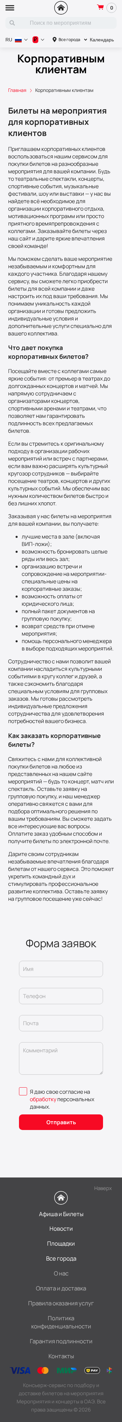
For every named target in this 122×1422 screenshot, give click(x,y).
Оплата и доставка (61, 1288)
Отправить (61, 1122)
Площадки (61, 1243)
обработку (43, 1099)
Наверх (103, 1188)
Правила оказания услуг (61, 1303)
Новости (61, 1228)
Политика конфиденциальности (61, 1322)
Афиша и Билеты (61, 1214)
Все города (69, 39)
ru (8, 39)
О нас (61, 1273)
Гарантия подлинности (61, 1341)
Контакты (61, 1356)
